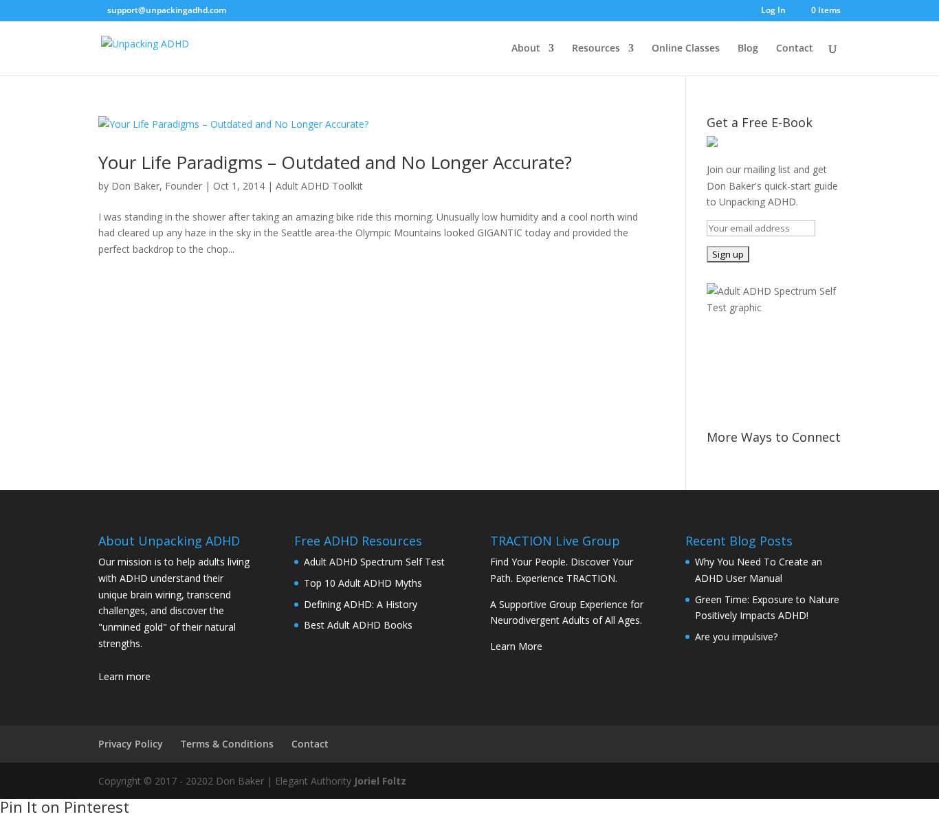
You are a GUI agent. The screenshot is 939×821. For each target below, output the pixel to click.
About (525, 48)
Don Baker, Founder (156, 185)
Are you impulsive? (736, 636)
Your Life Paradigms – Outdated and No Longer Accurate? (335, 162)
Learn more (124, 676)
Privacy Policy (130, 743)
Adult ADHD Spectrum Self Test (374, 561)
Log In (773, 11)
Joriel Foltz (380, 780)
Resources (596, 48)
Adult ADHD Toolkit (319, 185)
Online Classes (686, 48)
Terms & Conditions (227, 743)
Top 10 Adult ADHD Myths (363, 582)
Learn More (516, 646)
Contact (794, 48)
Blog (748, 48)
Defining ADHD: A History (360, 604)
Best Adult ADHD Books (358, 624)
